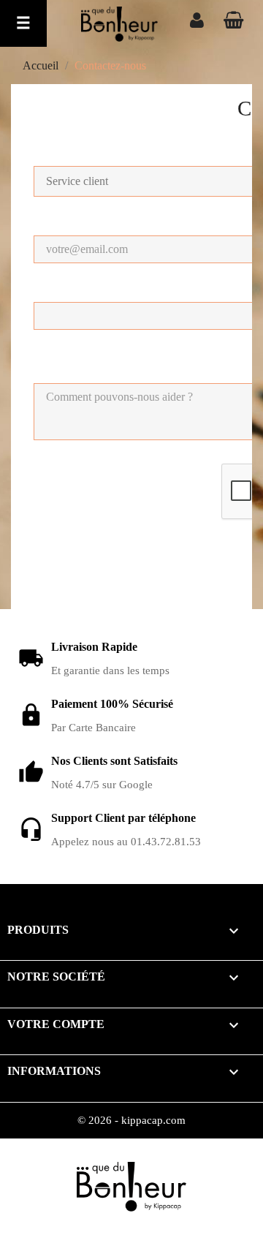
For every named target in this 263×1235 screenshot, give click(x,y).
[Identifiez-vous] (197, 22)
